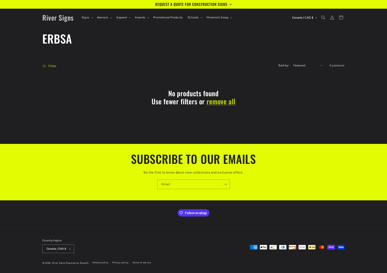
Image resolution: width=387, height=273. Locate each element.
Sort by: (283, 65)
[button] (87, 17)
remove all (221, 101)
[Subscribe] (225, 184)
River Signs (58, 263)
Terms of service (142, 262)
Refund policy (100, 262)
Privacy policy (120, 262)
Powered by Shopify (77, 263)
